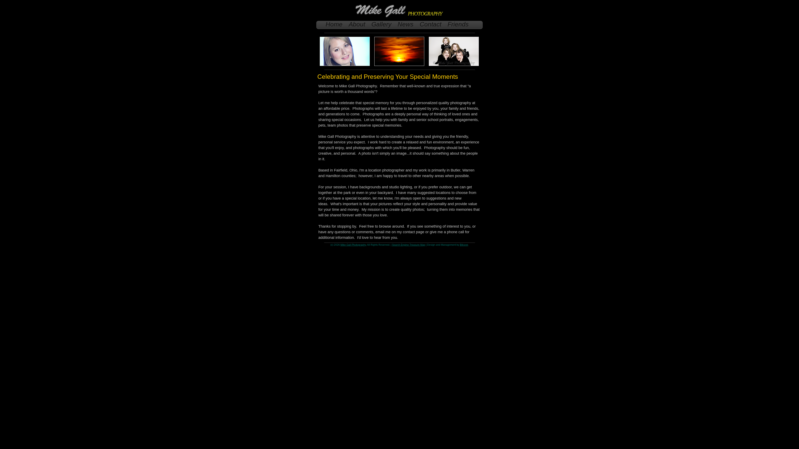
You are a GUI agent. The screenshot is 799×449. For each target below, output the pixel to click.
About (357, 24)
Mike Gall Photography (353, 244)
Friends (458, 24)
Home (334, 24)
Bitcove (464, 244)
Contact (430, 24)
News (405, 24)
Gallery (381, 24)
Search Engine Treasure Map (408, 244)
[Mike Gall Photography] (399, 17)
